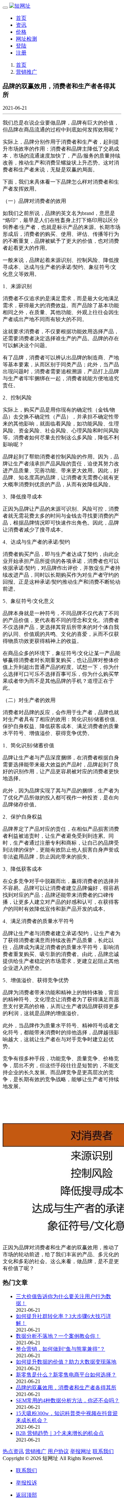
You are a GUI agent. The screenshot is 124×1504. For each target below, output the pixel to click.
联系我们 (103, 1451)
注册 (21, 52)
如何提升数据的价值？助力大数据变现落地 (66, 1362)
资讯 (21, 25)
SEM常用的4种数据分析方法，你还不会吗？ (67, 1400)
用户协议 (58, 1451)
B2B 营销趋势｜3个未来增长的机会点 (60, 1433)
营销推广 (26, 72)
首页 (21, 18)
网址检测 (26, 39)
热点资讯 (13, 1451)
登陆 (21, 46)
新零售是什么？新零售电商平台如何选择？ (66, 1374)
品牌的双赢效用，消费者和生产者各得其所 (66, 1387)
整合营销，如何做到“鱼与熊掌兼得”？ (60, 1349)
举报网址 (80, 1451)
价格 (21, 32)
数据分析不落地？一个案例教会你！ (58, 1336)
